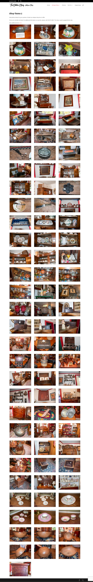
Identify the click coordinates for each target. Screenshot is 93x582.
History (64, 5)
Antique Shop (55, 5)
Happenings (78, 5)
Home (48, 5)
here (21, 23)
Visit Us (69, 5)
